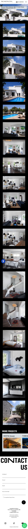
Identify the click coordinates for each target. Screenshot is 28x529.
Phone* (3, 480)
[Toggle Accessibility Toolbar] (3, 261)
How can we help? (5, 491)
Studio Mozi (16, 526)
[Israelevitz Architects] (7, 2)
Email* (3, 485)
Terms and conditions (14, 515)
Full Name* (4, 474)
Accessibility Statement (14, 516)
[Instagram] (17, 2)
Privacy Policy (11, 497)
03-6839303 (21, 2)
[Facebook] (13, 523)
